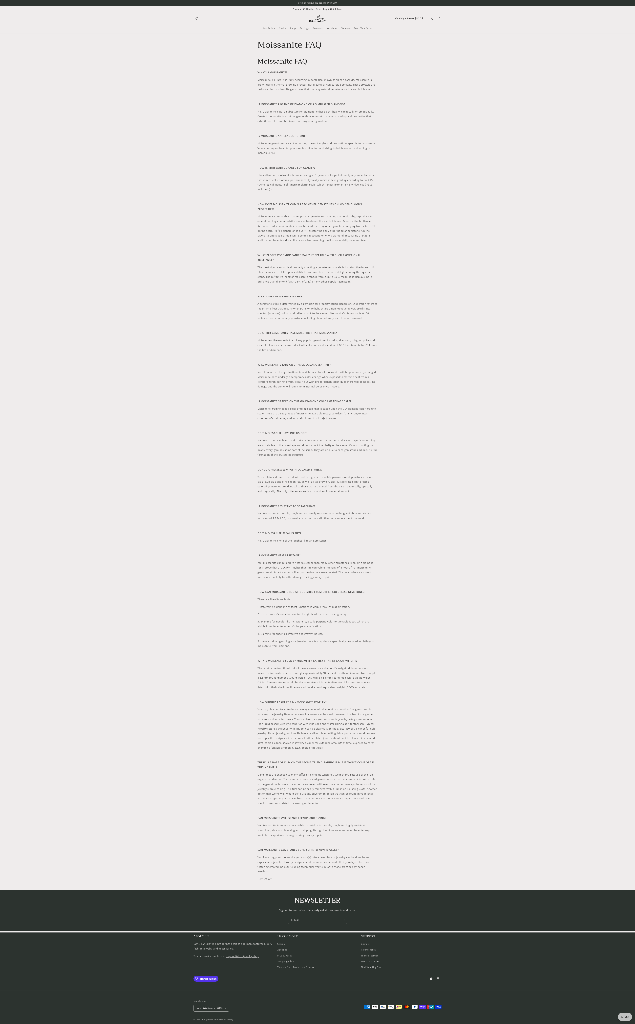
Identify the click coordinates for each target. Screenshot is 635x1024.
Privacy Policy (284, 955)
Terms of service (370, 955)
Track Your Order (370, 961)
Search (281, 944)
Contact (365, 944)
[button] (197, 18)
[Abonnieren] (343, 920)
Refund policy (368, 950)
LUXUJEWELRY (208, 1020)
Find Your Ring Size (371, 967)
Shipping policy (285, 961)
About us (282, 950)
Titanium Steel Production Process (295, 967)
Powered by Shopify (224, 1020)
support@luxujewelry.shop (242, 956)
